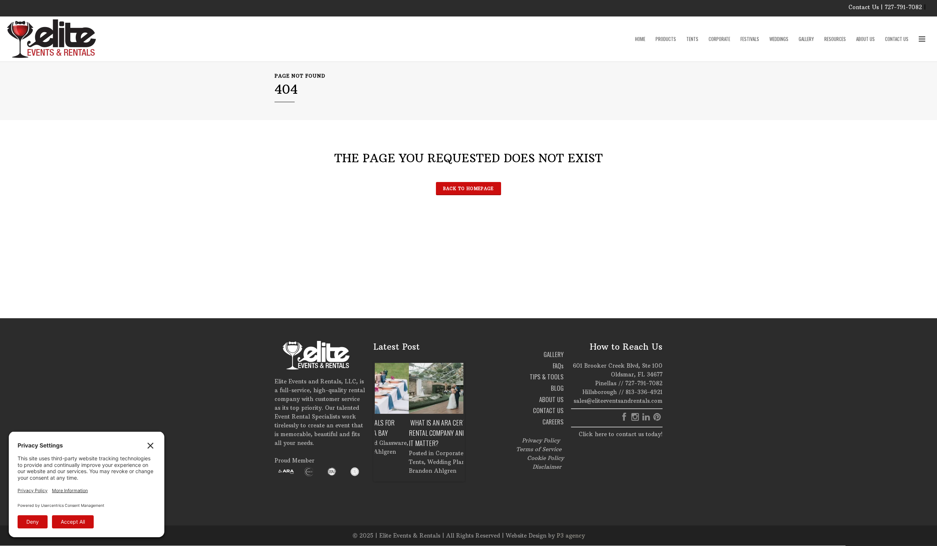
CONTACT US (548, 410)
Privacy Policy (541, 440)
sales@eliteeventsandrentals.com (618, 400)
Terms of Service (538, 449)
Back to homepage (468, 188)
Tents (382, 461)
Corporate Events (425, 453)
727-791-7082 (643, 383)
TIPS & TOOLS (547, 376)
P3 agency (571, 535)
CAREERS (553, 421)
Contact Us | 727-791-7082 (885, 7)
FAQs (558, 365)
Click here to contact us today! (620, 434)
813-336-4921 (644, 392)
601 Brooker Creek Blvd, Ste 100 (617, 365)
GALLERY (554, 354)
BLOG (557, 388)
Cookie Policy (545, 457)
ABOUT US (551, 399)
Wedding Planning (418, 461)
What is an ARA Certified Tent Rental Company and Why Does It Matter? (417, 433)
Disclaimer (547, 466)
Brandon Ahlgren (398, 470)
